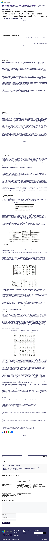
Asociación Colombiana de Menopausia (13, 18)
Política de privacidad (44, 539)
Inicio (3, 5)
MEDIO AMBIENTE (37, 2)
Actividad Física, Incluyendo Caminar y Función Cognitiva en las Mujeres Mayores (24, 493)
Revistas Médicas (11, 5)
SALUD (29, 2)
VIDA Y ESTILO (43, 2)
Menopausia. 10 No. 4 (31, 5)
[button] (47, 2)
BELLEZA (32, 2)
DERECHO (17, 2)
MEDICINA (14, 2)
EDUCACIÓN (26, 2)
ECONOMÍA (21, 2)
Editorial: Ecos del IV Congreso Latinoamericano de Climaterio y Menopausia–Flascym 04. (23, 480)
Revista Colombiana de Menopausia (21, 5)
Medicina (6, 5)
